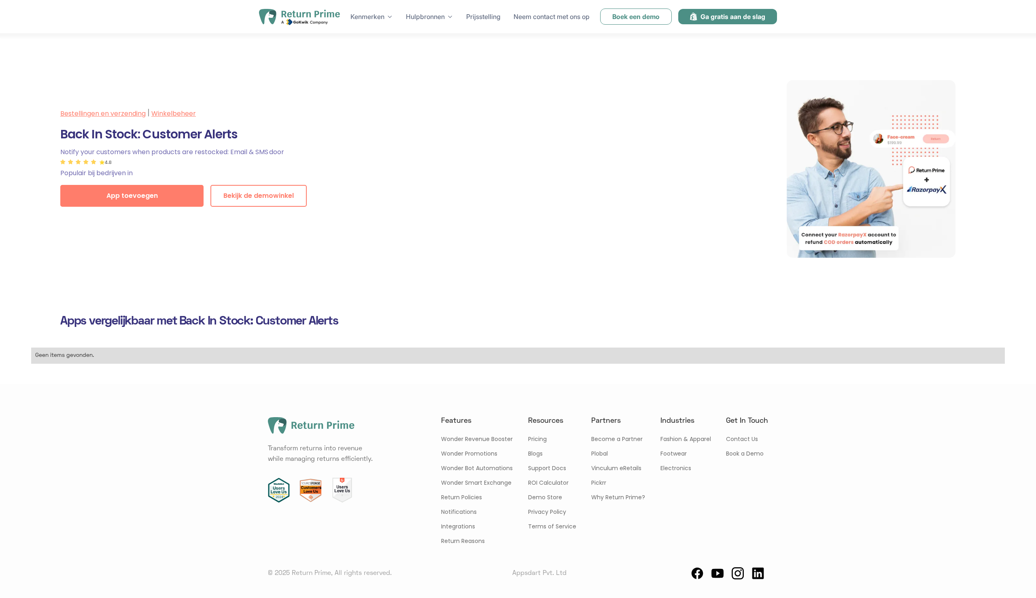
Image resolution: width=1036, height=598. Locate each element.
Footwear (673, 454)
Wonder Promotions (469, 454)
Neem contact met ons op (552, 17)
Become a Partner (617, 439)
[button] (371, 16)
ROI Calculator (548, 483)
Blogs (535, 454)
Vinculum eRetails (616, 468)
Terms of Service (552, 526)
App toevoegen (132, 195)
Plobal (599, 454)
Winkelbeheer (173, 113)
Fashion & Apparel (685, 439)
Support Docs (547, 468)
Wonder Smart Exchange (476, 483)
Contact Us (742, 439)
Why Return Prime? (618, 497)
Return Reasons (463, 541)
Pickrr (598, 483)
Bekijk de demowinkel (258, 195)
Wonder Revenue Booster (477, 439)
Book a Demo (745, 454)
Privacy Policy (547, 512)
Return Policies (461, 497)
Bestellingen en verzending (103, 113)
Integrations (458, 526)
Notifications (459, 512)
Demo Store (545, 497)
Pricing (537, 439)
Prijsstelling (483, 17)
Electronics (675, 468)
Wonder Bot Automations (477, 468)
